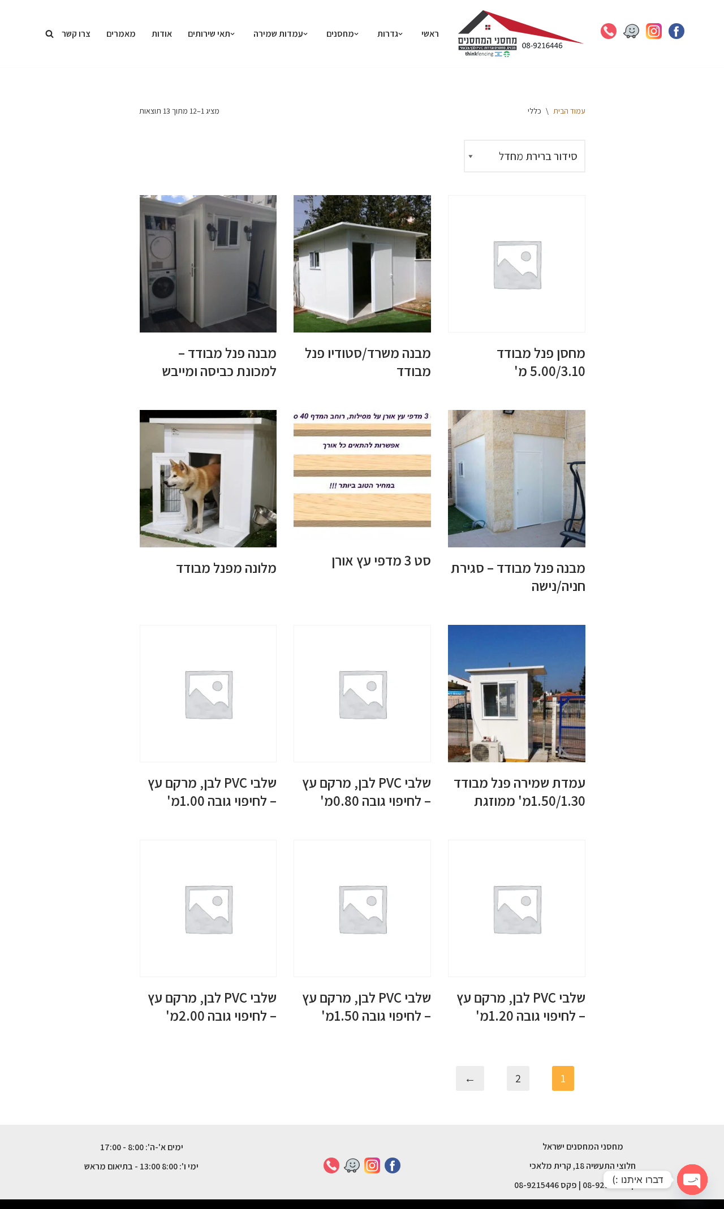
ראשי (430, 34)
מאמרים (121, 34)
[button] (400, 34)
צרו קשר (76, 34)
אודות (162, 34)
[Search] (49, 33)
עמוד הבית (569, 111)
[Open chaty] (692, 1179)
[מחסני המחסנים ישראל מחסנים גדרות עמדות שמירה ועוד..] (521, 33)
